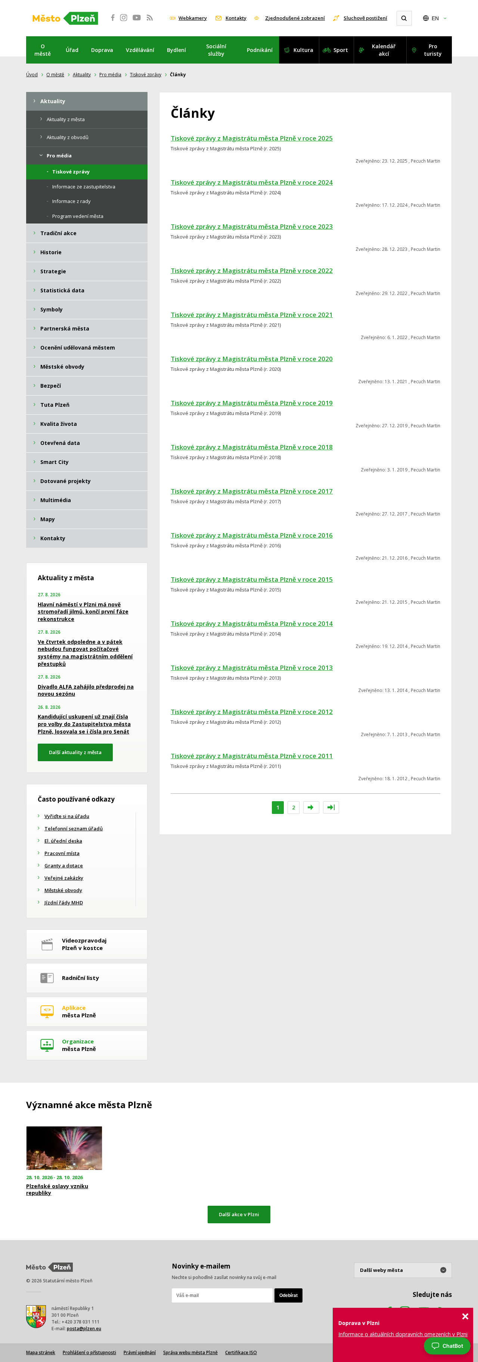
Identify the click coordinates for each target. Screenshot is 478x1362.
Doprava (102, 49)
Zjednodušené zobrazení (295, 18)
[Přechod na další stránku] (311, 807)
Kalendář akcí (383, 50)
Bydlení (176, 49)
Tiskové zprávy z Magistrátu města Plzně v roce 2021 (252, 314)
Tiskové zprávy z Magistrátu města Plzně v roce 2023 (252, 226)
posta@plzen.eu (84, 1328)
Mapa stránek (40, 1352)
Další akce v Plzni (239, 1214)
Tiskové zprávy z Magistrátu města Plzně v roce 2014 (252, 623)
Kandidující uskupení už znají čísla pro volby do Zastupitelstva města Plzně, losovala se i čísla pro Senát (84, 724)
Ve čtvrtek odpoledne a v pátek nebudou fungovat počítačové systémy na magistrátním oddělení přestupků (85, 652)
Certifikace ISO (241, 1352)
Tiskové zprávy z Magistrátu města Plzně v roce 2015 (252, 579)
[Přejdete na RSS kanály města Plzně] (150, 21)
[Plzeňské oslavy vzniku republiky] (64, 1148)
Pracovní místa (62, 853)
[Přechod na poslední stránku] (331, 807)
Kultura (303, 49)
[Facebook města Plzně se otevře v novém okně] (111, 21)
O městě (42, 50)
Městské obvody (63, 890)
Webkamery (193, 18)
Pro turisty (433, 50)
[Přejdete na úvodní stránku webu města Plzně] (65, 18)
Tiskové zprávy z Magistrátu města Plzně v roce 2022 (252, 270)
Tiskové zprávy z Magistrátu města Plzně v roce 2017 (252, 491)
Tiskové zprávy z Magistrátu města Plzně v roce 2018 (252, 447)
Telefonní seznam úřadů (73, 828)
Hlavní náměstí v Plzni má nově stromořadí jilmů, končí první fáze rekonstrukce (83, 611)
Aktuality (82, 74)
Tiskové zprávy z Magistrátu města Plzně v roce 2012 (252, 711)
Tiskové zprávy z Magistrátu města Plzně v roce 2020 (252, 358)
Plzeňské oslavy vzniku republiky (57, 1189)
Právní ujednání (140, 1352)
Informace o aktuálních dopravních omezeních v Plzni (403, 1334)
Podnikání (260, 49)
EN (435, 18)
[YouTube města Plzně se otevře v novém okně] (137, 21)
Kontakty (236, 18)
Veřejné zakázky (63, 877)
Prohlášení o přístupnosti (89, 1352)
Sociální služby (216, 50)
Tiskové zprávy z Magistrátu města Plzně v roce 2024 (252, 182)
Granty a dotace (63, 865)
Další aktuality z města (75, 752)
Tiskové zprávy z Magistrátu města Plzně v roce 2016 (252, 535)
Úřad (72, 49)
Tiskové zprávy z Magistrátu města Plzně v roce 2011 (252, 755)
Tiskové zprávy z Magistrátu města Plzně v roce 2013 (252, 667)
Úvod (32, 74)
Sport (340, 49)
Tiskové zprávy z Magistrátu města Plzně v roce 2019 (252, 403)
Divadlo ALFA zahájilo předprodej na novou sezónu (86, 690)
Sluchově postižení (365, 18)
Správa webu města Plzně (190, 1352)
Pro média (110, 74)
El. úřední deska (63, 840)
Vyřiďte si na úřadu (66, 816)
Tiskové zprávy (145, 74)
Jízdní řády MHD (63, 902)
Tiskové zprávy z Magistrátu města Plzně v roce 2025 (252, 138)
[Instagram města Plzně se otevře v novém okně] (124, 21)
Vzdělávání (140, 49)
